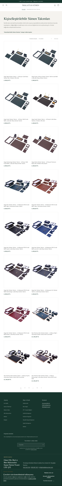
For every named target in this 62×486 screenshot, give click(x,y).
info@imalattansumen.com (46, 467)
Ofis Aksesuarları (7, 413)
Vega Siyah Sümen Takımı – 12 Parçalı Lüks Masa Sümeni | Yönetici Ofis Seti (44, 120)
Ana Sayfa (6, 403)
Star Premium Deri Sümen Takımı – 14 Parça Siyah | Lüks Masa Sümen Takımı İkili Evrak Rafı (17, 376)
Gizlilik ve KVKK (34, 449)
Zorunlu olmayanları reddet (49, 476)
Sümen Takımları (7, 406)
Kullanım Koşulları (27, 416)
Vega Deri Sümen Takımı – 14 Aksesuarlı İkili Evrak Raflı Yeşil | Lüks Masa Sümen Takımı (16, 205)
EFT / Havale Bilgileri (27, 410)
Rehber (5, 416)
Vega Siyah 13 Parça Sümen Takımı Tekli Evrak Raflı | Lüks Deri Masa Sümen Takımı (45, 77)
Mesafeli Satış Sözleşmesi (28, 420)
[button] (3, 5)
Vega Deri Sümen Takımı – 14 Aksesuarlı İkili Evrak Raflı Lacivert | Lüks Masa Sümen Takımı (44, 248)
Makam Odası (7, 410)
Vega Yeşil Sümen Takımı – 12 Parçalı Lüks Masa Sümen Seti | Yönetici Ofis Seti (16, 77)
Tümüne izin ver (48, 472)
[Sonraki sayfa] (41, 388)
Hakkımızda (25, 403)
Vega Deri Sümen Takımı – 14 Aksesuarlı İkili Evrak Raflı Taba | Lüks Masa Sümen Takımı (44, 205)
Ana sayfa (23, 9)
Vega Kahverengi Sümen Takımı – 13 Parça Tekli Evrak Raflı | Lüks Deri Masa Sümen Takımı (16, 162)
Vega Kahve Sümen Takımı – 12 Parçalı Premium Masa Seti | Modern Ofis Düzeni (44, 162)
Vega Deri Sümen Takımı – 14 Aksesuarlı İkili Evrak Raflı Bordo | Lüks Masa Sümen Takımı (16, 333)
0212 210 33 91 (26, 467)
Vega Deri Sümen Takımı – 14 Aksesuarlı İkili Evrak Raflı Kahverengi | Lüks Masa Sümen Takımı (16, 290)
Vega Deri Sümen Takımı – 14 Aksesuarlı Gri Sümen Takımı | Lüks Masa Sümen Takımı (44, 290)
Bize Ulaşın (25, 406)
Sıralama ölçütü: (33, 38)
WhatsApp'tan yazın (46, 407)
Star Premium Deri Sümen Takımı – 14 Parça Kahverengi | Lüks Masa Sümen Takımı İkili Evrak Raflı (44, 377)
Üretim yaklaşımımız (46, 405)
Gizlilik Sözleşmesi (27, 413)
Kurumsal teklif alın (46, 403)
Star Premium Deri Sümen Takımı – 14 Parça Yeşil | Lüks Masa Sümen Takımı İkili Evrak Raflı (44, 333)
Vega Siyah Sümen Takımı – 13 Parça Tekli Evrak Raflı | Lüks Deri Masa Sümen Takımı (16, 120)
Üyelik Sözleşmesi (27, 423)
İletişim (5, 420)
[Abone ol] (43, 445)
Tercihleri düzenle (47, 481)
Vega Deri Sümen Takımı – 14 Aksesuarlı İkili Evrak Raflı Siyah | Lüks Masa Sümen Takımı (16, 248)
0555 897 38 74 (34, 467)
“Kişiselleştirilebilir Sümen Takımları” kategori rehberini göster (18, 32)
